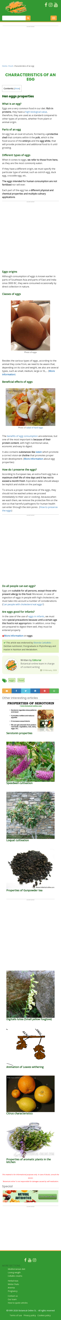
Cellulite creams (15, 1276)
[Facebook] (25, 1260)
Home (4, 66)
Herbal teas (13, 1280)
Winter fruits (13, 1284)
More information (13, 635)
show (16, 88)
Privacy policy (30, 1315)
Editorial (36, 660)
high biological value (36, 111)
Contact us (13, 1296)
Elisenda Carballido (42, 642)
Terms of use (16, 1315)
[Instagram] (34, 1260)
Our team (12, 1299)
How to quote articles (18, 1302)
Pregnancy (12, 1291)
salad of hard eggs (34, 427)
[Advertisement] (30, 46)
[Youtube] (29, 1260)
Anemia (11, 1287)
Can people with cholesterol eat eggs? (23, 604)
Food (11, 66)
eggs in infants (36, 616)
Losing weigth (14, 1272)
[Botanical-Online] (16, 7)
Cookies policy (44, 1315)
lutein (39, 451)
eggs (11, 680)
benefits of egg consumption (22, 436)
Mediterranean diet (16, 1269)
